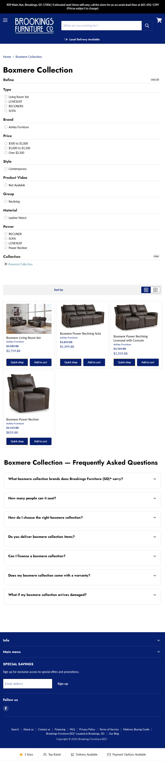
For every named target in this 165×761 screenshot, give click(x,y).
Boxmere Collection (20, 264)
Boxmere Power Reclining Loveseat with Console (130, 338)
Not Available (16, 185)
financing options (38, 565)
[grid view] (146, 290)
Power (8, 226)
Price (7, 135)
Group (8, 194)
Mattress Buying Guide (136, 729)
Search (15, 729)
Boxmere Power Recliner (22, 419)
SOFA (12, 110)
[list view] (155, 290)
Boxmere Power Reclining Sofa (80, 333)
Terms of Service (109, 729)
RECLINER (15, 234)
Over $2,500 (16, 152)
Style (7, 161)
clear (156, 256)
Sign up (63, 683)
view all (155, 79)
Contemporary (17, 169)
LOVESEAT (15, 101)
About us (28, 729)
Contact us (44, 729)
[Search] (147, 25)
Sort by (58, 289)
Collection (11, 256)
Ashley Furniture (18, 127)
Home (7, 56)
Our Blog (114, 733)
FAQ (72, 729)
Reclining (14, 201)
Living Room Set (18, 97)
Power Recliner (17, 248)
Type (7, 89)
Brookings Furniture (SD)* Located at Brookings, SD (75, 733)
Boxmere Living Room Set (23, 337)
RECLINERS (15, 106)
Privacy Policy (87, 729)
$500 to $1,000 (18, 143)
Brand (8, 119)
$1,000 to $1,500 (19, 148)
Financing (60, 729)
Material (10, 210)
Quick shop (17, 362)
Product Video (15, 177)
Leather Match (17, 218)
